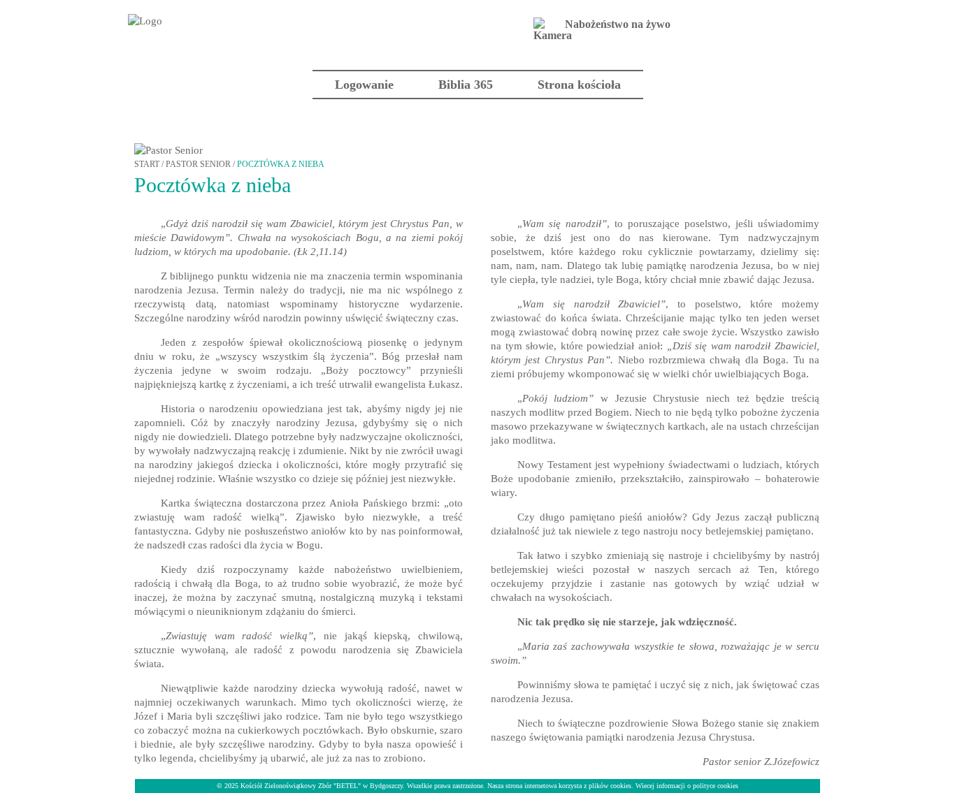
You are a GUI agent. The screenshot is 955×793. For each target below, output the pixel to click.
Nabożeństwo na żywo (617, 24)
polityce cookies (715, 786)
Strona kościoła (579, 85)
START (146, 164)
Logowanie (364, 85)
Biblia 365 (465, 85)
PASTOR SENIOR (198, 164)
